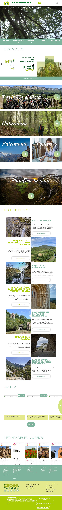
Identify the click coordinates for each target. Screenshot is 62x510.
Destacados (6, 40)
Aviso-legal (29, 486)
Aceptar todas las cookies (44, 503)
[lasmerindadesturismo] (2, 444)
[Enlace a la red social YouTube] (17, 490)
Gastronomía (5, 476)
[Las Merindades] (6, 5)
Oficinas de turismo (53, 470)
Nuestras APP (30, 488)
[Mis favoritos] (39, 3)
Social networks (55, 40)
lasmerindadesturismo (8, 443)
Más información (40, 233)
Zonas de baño (30, 471)
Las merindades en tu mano (18, 41)
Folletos (50, 472)
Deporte (29, 469)
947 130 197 (50, 487)
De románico (15, 477)
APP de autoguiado (17, 469)
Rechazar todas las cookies (44, 499)
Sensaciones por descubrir (21, 4)
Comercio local (52, 471)
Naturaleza (5, 471)
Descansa (43, 470)
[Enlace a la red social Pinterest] (8, 490)
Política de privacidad (32, 484)
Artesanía (5, 474)
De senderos (15, 472)
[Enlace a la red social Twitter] (11, 490)
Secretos (4, 469)
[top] (31, 196)
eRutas (14, 478)
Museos (29, 470)
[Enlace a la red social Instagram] (5, 490)
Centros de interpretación (32, 472)
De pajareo (15, 474)
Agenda (43, 40)
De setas (15, 476)
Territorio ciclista (16, 473)
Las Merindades (6, 470)
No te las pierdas (16, 470)
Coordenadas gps (49, 491)
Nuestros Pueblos (6, 473)
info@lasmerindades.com (51, 489)
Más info (8, 503)
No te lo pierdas (31, 40)
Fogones (42, 471)
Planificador (43, 469)
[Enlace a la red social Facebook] (14, 490)
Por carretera (15, 471)
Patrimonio (5, 472)
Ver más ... (31, 424)
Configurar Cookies (42, 507)
